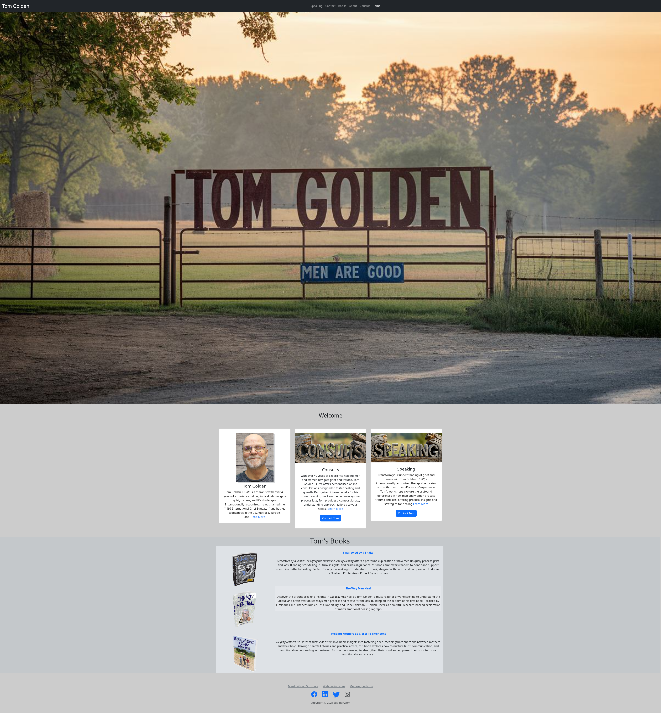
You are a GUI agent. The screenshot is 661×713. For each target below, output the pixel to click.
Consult (365, 6)
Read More (257, 517)
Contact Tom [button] (330, 518)
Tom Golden (15, 6)
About (353, 6)
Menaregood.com (361, 686)
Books (342, 6)
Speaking (317, 6)
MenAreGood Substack (303, 686)
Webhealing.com (334, 686)
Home (376, 6)
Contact (330, 6)
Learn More (335, 509)
